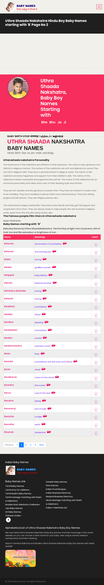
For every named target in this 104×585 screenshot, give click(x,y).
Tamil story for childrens (17, 489)
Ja (59, 122)
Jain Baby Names (14, 508)
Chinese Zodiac (13, 515)
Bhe (44, 122)
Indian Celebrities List (56, 507)
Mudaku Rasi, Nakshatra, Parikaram (22, 504)
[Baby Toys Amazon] (20, 558)
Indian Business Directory (58, 492)
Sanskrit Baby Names (56, 481)
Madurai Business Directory (59, 496)
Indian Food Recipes (56, 489)
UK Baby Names (13, 511)
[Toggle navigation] (99, 6)
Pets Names (52, 485)
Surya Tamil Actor (12, 220)
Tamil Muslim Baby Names (18, 493)
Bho (52, 122)
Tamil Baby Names (14, 486)
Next (41, 444)
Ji (64, 122)
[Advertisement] (52, 54)
